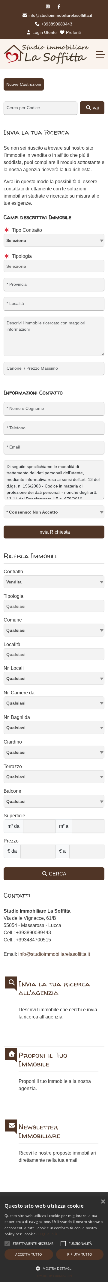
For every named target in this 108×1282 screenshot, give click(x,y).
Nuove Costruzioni (23, 84)
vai (95, 107)
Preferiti (73, 32)
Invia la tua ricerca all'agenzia (54, 988)
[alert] (54, 1239)
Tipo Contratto (26, 230)
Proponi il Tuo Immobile (43, 1060)
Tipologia (21, 256)
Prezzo (11, 840)
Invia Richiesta (54, 532)
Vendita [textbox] (14, 582)
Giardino (13, 741)
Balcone (12, 791)
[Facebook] (59, 6)
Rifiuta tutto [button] (79, 1254)
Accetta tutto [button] (28, 1254)
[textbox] (54, 240)
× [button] (102, 1202)
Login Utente (44, 32)
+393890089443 (56, 24)
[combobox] (54, 240)
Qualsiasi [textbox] (16, 630)
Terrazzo (13, 766)
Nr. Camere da (19, 692)
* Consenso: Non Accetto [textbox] (32, 512)
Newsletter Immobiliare (39, 1131)
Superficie (14, 815)
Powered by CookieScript (54, 1276)
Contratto (13, 571)
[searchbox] (55, 267)
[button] (7, 1244)
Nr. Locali (14, 668)
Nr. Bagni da (17, 717)
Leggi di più (47, 1234)
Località (12, 644)
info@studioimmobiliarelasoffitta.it (59, 15)
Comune (13, 619)
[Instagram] (47, 6)
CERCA (57, 873)
